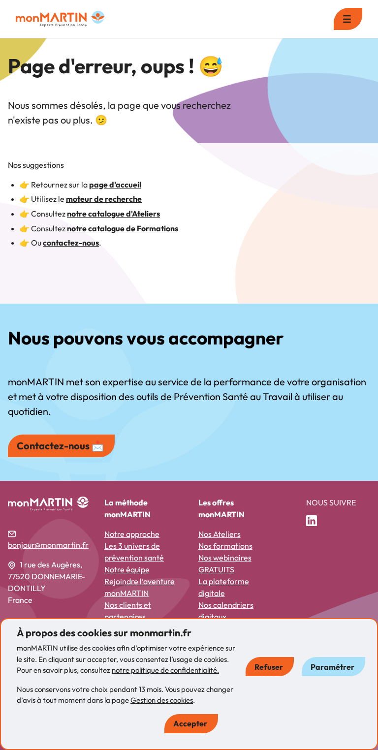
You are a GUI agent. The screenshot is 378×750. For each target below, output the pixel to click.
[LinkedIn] (315, 521)
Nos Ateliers (219, 534)
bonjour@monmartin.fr (48, 545)
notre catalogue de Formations (122, 228)
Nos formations (225, 546)
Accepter (190, 723)
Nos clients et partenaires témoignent (127, 616)
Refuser (268, 667)
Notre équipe (127, 569)
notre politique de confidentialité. (165, 670)
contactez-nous (71, 243)
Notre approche (131, 534)
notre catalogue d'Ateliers (113, 214)
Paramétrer (332, 667)
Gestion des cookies (161, 700)
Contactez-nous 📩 (60, 445)
